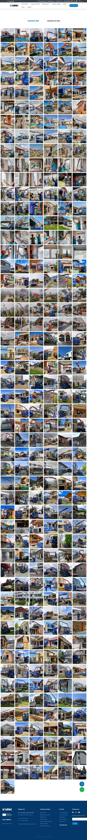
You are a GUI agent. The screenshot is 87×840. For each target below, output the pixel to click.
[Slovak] (79, 1)
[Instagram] (76, 812)
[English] (80, 1)
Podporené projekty (7, 823)
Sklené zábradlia (44, 823)
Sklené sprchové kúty (45, 814)
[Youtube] (79, 812)
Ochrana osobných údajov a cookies (26, 824)
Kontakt (61, 809)
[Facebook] (72, 812)
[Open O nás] (24, 7)
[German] (82, 1)
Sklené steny (43, 817)
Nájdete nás (21, 809)
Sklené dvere (43, 812)
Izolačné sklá (33, 21)
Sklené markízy (43, 819)
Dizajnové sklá (53, 21)
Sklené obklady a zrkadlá (46, 821)
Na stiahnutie (63, 825)
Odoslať (75, 823)
